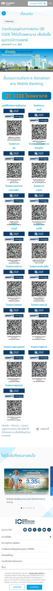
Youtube (44, 530)
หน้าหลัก (5, 425)
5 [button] (31, 508)
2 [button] (24, 508)
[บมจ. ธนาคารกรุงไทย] (7, 3)
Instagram (39, 530)
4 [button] (29, 508)
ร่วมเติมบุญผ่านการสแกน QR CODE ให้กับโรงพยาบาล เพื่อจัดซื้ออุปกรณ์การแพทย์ (16, 430)
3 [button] (26, 508)
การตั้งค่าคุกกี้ (17, 587)
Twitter (34, 530)
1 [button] (21, 508)
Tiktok (49, 530)
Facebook (25, 530)
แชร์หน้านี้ (45, 429)
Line (30, 530)
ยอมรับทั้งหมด (34, 587)
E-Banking (9, 21)
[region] (26, 580)
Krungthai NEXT (36, 3)
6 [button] (34, 508)
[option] (26, 487)
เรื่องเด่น (15, 425)
